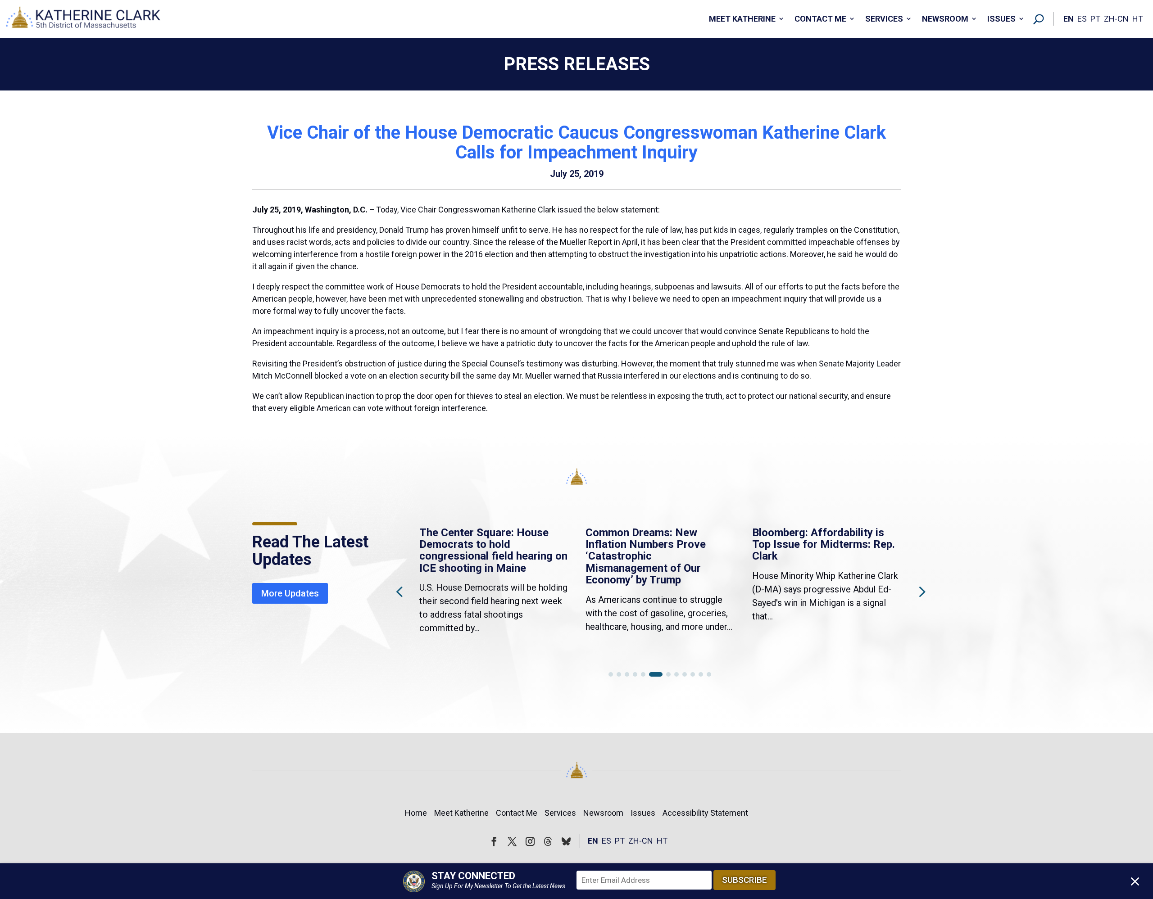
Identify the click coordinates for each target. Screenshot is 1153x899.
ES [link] (1082, 18)
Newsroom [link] (945, 18)
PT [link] (1095, 18)
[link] (83, 19)
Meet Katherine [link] (742, 18)
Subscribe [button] (744, 880)
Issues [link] (1001, 18)
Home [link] (416, 813)
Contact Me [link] (820, 18)
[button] (921, 591)
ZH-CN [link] (1116, 18)
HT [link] (1137, 18)
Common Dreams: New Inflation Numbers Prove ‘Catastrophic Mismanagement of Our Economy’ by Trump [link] (479, 556)
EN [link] (1068, 18)
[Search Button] (1039, 19)
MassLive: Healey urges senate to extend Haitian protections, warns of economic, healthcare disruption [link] (812, 556)
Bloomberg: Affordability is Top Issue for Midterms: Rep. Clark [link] (657, 544)
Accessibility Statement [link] (705, 813)
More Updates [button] (290, 593)
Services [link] (884, 18)
